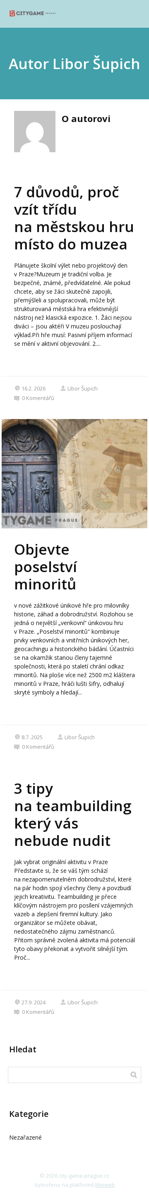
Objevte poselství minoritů (45, 566)
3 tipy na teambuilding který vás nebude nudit (73, 814)
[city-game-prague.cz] (32, 13)
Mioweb (105, 1184)
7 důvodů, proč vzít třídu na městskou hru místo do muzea (74, 218)
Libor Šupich (82, 388)
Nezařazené (25, 1137)
